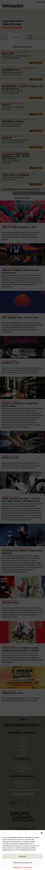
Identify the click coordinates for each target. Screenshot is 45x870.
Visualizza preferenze (22, 862)
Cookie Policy (17, 867)
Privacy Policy (27, 867)
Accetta (22, 856)
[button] (41, 833)
